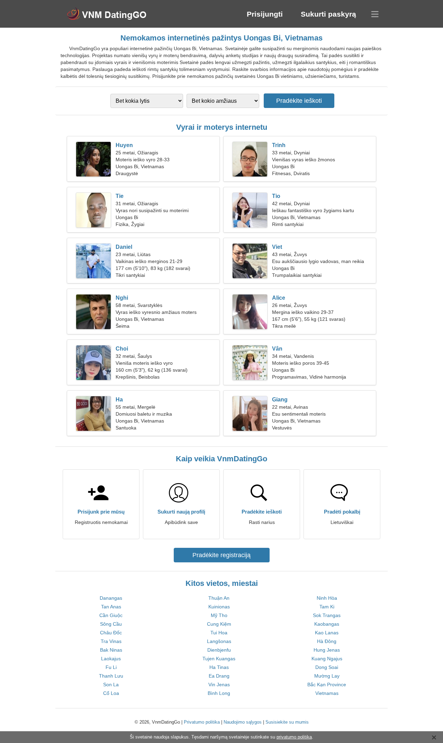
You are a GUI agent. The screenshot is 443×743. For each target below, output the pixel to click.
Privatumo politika (202, 722)
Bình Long (219, 693)
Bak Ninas (111, 650)
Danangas (111, 598)
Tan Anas (111, 606)
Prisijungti (265, 14)
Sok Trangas (327, 615)
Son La (111, 684)
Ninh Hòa (327, 598)
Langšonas (219, 641)
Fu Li (111, 667)
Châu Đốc (111, 632)
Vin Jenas (219, 684)
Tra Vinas (111, 641)
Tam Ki (326, 606)
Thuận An (218, 598)
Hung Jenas (327, 650)
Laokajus (111, 658)
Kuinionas (219, 606)
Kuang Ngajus (326, 658)
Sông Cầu (111, 624)
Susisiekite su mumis (287, 722)
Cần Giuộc (111, 615)
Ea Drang (219, 676)
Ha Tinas (219, 667)
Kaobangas (326, 624)
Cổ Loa (111, 693)
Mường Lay (327, 676)
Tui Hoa (218, 632)
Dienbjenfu (219, 650)
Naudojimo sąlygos (243, 722)
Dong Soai (326, 667)
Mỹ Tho (219, 615)
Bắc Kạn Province (326, 684)
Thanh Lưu (111, 676)
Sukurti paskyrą (328, 14)
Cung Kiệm (219, 624)
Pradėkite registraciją (221, 555)
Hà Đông (326, 641)
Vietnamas (326, 693)
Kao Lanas (326, 632)
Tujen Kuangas (218, 658)
